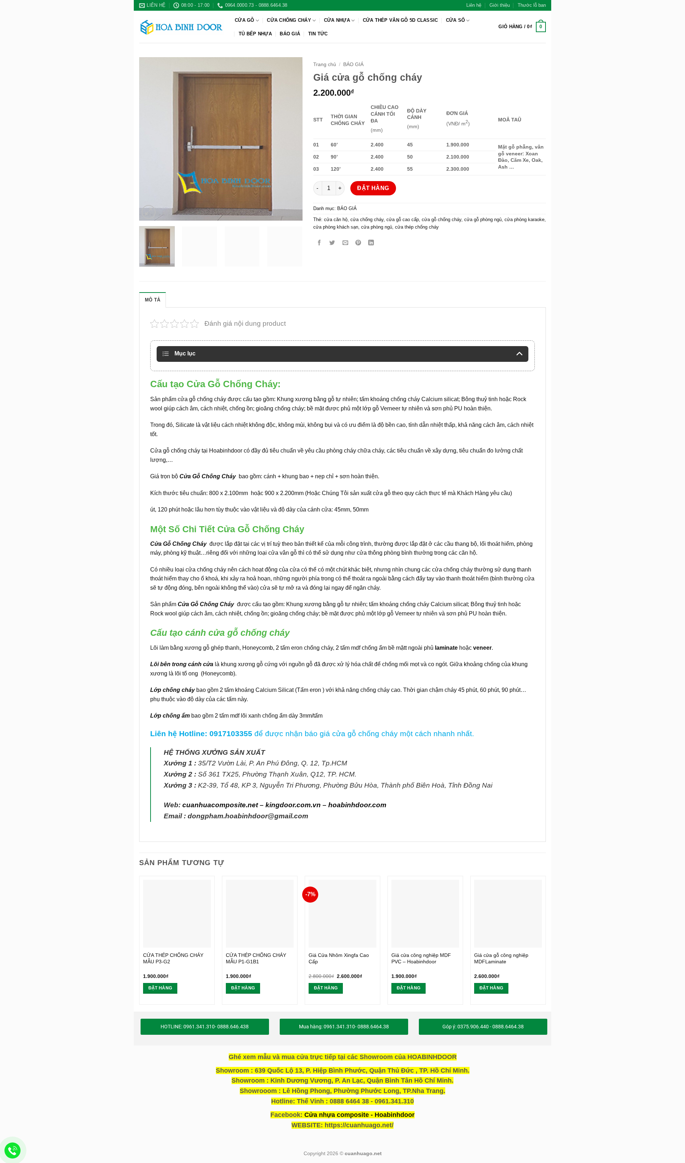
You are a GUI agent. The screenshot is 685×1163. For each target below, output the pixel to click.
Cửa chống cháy (289, 20)
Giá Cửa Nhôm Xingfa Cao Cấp (339, 958)
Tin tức (318, 33)
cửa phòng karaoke (524, 219)
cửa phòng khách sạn (335, 227)
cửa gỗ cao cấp (402, 219)
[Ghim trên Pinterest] (358, 243)
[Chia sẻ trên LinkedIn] (371, 243)
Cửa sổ (455, 20)
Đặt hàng (373, 188)
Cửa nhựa (337, 20)
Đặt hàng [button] (160, 988)
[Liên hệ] (13, 1151)
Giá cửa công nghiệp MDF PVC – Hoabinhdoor (421, 958)
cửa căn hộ (335, 219)
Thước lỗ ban (532, 5)
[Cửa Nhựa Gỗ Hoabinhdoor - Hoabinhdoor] (181, 27)
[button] (522, 27)
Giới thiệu (499, 5)
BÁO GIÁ (290, 33)
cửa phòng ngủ (376, 227)
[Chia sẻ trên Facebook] (319, 243)
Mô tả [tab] (152, 300)
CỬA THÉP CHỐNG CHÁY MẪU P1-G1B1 (256, 958)
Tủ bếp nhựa (255, 33)
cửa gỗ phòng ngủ (483, 219)
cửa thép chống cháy (417, 227)
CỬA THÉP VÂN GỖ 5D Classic (400, 20)
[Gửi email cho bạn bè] (345, 243)
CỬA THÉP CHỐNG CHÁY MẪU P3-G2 (173, 958)
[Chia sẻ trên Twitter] (332, 243)
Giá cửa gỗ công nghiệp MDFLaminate (501, 958)
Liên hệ (473, 5)
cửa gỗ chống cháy (441, 219)
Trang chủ (324, 64)
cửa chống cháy (367, 219)
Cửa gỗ (244, 20)
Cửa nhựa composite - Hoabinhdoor (359, 1114)
